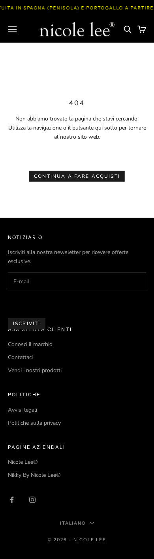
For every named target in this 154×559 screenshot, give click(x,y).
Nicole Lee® (23, 462)
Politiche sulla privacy (34, 423)
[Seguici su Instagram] (32, 500)
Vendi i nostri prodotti (35, 370)
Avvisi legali (22, 410)
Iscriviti (26, 323)
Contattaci (20, 357)
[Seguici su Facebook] (12, 500)
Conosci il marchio (30, 344)
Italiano (73, 523)
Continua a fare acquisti (77, 176)
